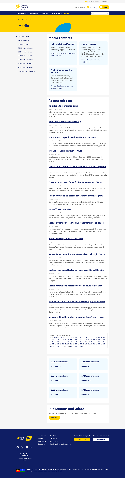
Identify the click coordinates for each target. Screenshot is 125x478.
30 (71, 339)
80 (86, 344)
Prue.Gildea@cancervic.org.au (91, 60)
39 (94, 339)
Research (40, 438)
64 (101, 342)
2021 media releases (90, 390)
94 (66, 346)
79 (83, 344)
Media (30, 19)
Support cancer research (101, 436)
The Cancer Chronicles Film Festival (65, 150)
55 (78, 342)
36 (86, 339)
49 (63, 342)
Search (108, 13)
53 (73, 342)
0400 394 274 (86, 62)
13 (83, 337)
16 (91, 337)
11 (78, 337)
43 (104, 339)
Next (81, 346)
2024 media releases (59, 376)
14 (86, 337)
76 (76, 344)
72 (66, 344)
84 (96, 344)
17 (94, 337)
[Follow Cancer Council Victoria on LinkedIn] (27, 448)
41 (99, 339)
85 (99, 344)
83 (94, 344)
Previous (56, 337)
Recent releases (23, 44)
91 (58, 346)
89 (53, 346)
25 (58, 339)
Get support (34, 13)
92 (60, 346)
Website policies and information (60, 444)
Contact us (53, 438)
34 (81, 339)
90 (55, 346)
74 (71, 344)
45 (53, 342)
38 (91, 339)
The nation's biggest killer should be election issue (72, 137)
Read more (54, 367)
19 (99, 337)
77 (78, 344)
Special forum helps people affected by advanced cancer (75, 285)
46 (55, 342)
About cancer (42, 436)
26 (60, 339)
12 (81, 337)
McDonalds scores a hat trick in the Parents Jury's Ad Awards (77, 301)
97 (73, 346)
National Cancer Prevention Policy (65, 121)
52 (71, 342)
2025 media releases (90, 361)
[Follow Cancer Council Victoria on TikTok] (31, 448)
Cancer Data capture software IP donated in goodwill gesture (77, 166)
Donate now (101, 439)
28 (66, 339)
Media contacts (23, 40)
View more (54, 418)
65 (104, 342)
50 (66, 342)
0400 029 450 (56, 55)
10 (76, 337)
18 (96, 337)
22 (50, 339)
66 (50, 344)
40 (96, 339)
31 (73, 339)
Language (106, 1)
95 (68, 346)
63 (99, 342)
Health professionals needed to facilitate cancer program (76, 195)
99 (78, 346)
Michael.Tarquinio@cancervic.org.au (63, 53)
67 (53, 344)
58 (86, 342)
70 (60, 344)
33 (78, 339)
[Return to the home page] (22, 9)
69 (58, 344)
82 (91, 344)
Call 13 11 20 (82, 439)
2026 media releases (59, 361)
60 (91, 342)
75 (73, 344)
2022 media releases (59, 390)
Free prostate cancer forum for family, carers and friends (75, 182)
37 (89, 339)
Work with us (54, 441)
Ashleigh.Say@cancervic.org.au (62, 86)
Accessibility (98, 1)
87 (104, 344)
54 (76, 342)
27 (63, 339)
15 (88, 337)
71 (63, 344)
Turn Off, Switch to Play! (60, 209)
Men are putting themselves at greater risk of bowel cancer (76, 317)
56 (81, 342)
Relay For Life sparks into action (64, 105)
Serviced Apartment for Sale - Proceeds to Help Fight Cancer (77, 254)
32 (76, 339)
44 (50, 342)
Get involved (42, 441)
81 (89, 344)
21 (104, 337)
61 (94, 342)
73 (68, 344)
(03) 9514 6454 (56, 88)
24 (55, 339)
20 (101, 337)
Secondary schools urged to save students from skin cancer (76, 222)
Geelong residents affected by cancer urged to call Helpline (76, 269)
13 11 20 (92, 7)
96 (71, 346)
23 (53, 339)
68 (55, 344)
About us (89, 1)
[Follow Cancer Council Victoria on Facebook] (18, 448)
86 (101, 344)
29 (68, 339)
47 (58, 342)
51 (68, 342)
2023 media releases (90, 376)
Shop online (41, 444)
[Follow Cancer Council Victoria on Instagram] (22, 448)
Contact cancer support (82, 436)
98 (76, 346)
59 (89, 342)
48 (60, 342)
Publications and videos (26, 71)
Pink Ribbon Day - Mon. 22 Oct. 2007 (66, 238)
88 (50, 346)
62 (96, 342)
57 (83, 342)
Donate (105, 7)
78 (81, 344)
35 (83, 339)
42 (101, 339)
